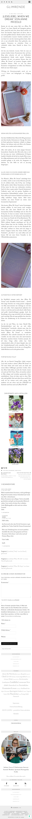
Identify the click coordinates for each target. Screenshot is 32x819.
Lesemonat (22, 682)
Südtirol (20, 691)
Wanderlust (16, 666)
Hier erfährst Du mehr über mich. (16, 776)
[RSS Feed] (9, 2)
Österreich (16, 696)
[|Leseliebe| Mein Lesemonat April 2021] (16, 420)
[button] (30, 2)
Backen (15, 674)
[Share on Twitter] (5, 468)
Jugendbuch (23, 676)
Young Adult (17, 470)
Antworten (6, 512)
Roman (13, 688)
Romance (19, 688)
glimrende (16, 7)
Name (3, 623)
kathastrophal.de (9, 812)
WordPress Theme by (16, 817)
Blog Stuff (28, 674)
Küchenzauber (23, 679)
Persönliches (23, 685)
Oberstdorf (12, 685)
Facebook (16, 807)
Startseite (19, 812)
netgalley (3, 73)
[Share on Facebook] (3, 468)
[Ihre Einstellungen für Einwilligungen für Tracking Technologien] (29, 816)
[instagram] (1, 2)
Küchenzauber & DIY (16, 659)
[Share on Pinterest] (6, 468)
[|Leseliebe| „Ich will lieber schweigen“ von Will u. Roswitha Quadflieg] (16, 455)
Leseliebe (20, 13)
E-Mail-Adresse (6, 630)
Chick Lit (5, 676)
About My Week (7, 674)
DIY (10, 676)
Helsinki (18, 676)
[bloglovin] (6, 2)
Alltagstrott (16, 656)
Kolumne (6, 679)
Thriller (24, 691)
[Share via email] (2, 468)
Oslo (17, 685)
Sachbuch (24, 688)
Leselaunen (6, 682)
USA (8, 694)
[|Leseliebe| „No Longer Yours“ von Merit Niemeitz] (16, 402)
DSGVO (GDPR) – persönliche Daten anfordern (16, 710)
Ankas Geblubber (6, 489)
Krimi (11, 679)
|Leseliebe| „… (16, 411)
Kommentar (5, 582)
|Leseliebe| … (16, 429)
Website (3, 637)
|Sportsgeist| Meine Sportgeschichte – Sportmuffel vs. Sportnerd (24, 476)
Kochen (28, 676)
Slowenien (7, 691)
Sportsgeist (16, 663)
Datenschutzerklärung (16, 707)
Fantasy (13, 676)
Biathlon (19, 674)
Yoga (20, 694)
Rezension (11, 470)
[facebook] (4, 2)
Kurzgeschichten (16, 679)
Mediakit (16, 714)
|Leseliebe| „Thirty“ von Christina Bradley (8, 475)
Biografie (23, 674)
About (26, 812)
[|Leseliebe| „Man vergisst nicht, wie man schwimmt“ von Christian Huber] (16, 438)
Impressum (16, 703)
